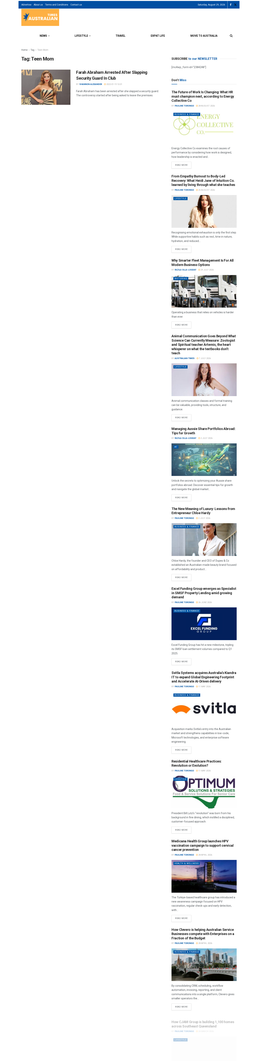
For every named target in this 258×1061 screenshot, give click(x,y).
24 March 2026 (206, 1027)
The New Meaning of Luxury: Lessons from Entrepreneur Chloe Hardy (203, 511)
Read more (183, 164)
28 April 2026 (205, 855)
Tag (32, 50)
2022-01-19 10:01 (114, 84)
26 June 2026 (205, 602)
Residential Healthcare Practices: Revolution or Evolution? (196, 763)
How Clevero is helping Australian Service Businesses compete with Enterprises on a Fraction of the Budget (202, 934)
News (43, 35)
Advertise (26, 4)
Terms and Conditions (56, 4)
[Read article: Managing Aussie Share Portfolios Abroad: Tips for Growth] (204, 459)
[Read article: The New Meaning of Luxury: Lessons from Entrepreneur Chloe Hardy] (204, 539)
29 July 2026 (207, 270)
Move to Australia (203, 35)
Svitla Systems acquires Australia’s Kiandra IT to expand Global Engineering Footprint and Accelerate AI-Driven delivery (203, 677)
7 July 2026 (204, 358)
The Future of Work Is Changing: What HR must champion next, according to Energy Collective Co (202, 96)
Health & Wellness (187, 863)
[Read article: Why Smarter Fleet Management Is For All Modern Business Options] (204, 291)
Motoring (181, 278)
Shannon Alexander (90, 84)
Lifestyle (81, 35)
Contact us (76, 4)
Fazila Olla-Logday (185, 270)
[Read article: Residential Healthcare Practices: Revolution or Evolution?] (204, 792)
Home (24, 50)
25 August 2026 (206, 190)
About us (38, 4)
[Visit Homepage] (40, 18)
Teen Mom (42, 50)
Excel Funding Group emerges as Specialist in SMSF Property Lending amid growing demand (203, 593)
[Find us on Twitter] (235, 5)
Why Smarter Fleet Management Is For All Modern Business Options (202, 262)
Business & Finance (187, 114)
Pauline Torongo (184, 106)
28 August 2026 (206, 106)
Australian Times (185, 358)
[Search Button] (231, 35)
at (176, 447)
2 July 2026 (206, 438)
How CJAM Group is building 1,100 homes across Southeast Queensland (202, 1020)
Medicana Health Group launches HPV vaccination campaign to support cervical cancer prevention (202, 845)
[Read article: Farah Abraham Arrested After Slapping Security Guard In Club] (45, 87)
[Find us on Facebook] (230, 5)
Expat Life (158, 35)
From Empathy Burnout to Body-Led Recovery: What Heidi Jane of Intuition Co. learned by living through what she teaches (203, 180)
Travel (120, 35)
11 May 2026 (204, 686)
